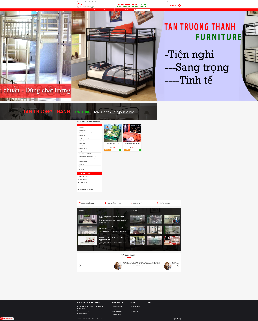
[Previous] (7, 39)
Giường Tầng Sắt (82, 130)
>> (120, 149)
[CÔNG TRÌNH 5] (155, 230)
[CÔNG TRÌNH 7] (155, 240)
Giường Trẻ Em (82, 166)
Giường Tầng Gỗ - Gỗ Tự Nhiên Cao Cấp (87, 158)
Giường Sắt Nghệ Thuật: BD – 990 (132, 143)
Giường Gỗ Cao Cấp (83, 148)
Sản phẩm (109, 9)
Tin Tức (119, 9)
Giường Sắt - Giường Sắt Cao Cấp (85, 132)
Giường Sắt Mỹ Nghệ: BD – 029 (112, 143)
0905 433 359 (173, 5)
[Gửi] (147, 10)
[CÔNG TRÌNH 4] (137, 230)
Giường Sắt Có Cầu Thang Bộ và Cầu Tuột (87, 156)
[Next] (251, 39)
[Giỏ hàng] (179, 5)
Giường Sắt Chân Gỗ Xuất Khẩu (85, 153)
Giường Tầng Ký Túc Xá (83, 145)
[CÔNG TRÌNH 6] (137, 240)
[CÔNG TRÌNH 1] (137, 219)
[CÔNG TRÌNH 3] (172, 219)
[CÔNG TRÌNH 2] (155, 219)
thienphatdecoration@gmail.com (174, 1)
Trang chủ (88, 9)
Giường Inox (81, 127)
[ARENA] (172, 230)
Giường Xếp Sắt (82, 135)
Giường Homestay (82, 151)
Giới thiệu (99, 9)
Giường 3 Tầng (82, 143)
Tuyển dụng (129, 9)
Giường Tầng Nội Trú (83, 161)
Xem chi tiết (107, 149)
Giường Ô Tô (81, 164)
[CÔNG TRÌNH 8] (172, 240)
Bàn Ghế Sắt (81, 169)
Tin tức (81, 210)
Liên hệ (138, 9)
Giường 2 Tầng (82, 140)
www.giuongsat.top (83, 313)
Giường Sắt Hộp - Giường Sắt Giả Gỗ (86, 138)
